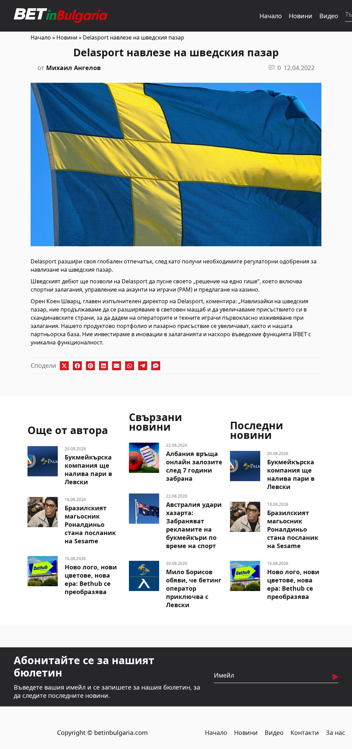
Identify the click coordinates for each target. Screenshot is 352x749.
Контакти (304, 732)
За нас (335, 732)
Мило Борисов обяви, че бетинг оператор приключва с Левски (193, 588)
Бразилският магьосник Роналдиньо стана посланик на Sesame (90, 524)
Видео (328, 16)
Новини (300, 16)
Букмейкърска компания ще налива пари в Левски (88, 469)
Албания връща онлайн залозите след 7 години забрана (194, 466)
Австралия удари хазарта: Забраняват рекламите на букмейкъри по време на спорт (194, 525)
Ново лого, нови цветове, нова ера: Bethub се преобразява (91, 579)
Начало (271, 16)
